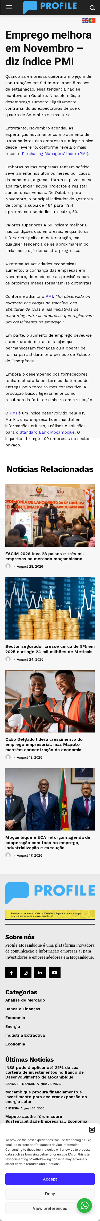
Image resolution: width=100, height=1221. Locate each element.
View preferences (50, 1208)
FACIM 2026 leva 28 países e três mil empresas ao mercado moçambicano (44, 556)
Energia (12, 1108)
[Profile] (50, 7)
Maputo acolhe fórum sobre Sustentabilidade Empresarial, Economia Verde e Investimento (46, 1121)
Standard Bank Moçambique (47, 432)
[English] (85, 20)
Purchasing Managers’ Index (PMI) (55, 153)
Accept (50, 1179)
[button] (92, 1129)
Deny (50, 1193)
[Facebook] (11, 972)
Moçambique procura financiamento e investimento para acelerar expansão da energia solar (46, 1097)
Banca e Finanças (20, 1084)
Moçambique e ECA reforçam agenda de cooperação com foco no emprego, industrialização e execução (47, 842)
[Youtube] (55, 972)
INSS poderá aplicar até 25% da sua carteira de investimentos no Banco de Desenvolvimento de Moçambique (44, 1072)
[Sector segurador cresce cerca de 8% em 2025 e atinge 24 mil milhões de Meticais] (50, 608)
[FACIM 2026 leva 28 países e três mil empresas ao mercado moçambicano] (50, 515)
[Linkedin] (40, 972)
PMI (49, 296)
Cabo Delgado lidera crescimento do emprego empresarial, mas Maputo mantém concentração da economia (44, 744)
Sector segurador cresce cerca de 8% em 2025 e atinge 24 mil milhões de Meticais (50, 649)
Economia (50, 456)
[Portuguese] (92, 20)
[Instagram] (25, 972)
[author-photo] (8, 566)
